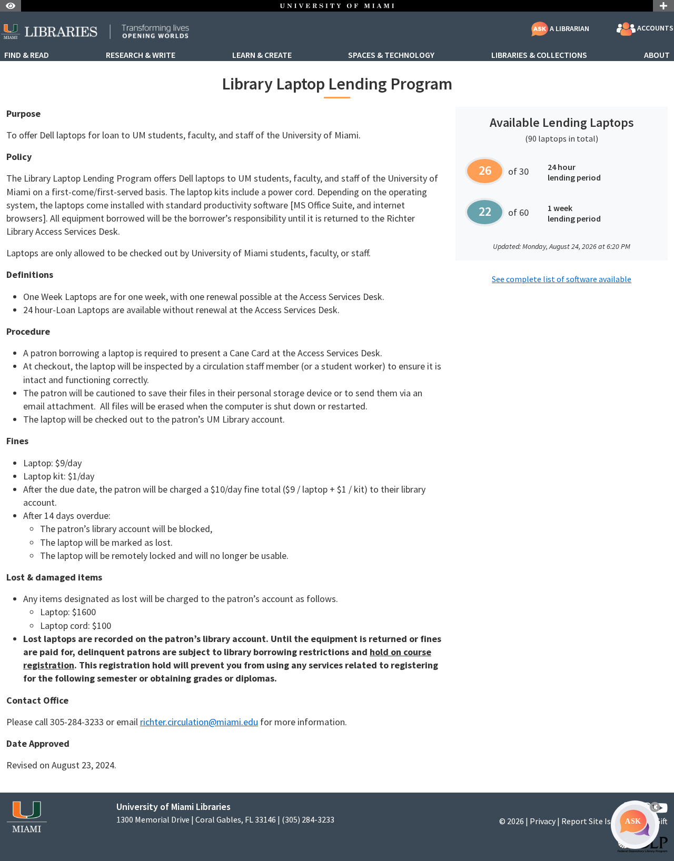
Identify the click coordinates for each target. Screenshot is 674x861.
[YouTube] (660, 808)
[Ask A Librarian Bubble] (635, 824)
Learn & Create (262, 55)
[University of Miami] (26, 816)
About (657, 55)
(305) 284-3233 (308, 820)
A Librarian (568, 28)
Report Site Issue (592, 821)
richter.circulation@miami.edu (199, 722)
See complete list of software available (561, 279)
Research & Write (140, 55)
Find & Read (26, 55)
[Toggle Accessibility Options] (10, 6)
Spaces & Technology (391, 55)
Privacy (543, 821)
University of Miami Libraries (173, 806)
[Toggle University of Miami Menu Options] (663, 6)
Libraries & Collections (539, 55)
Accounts (654, 28)
